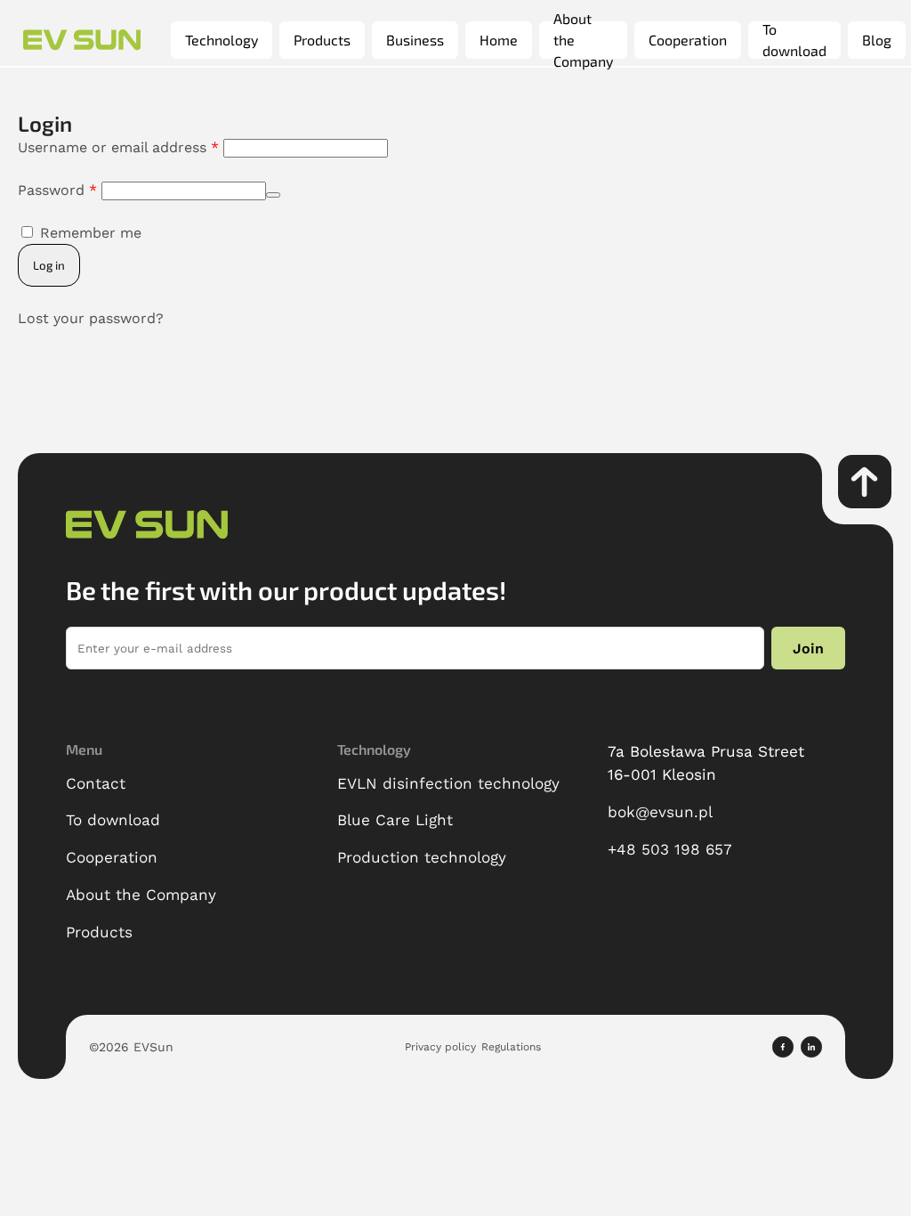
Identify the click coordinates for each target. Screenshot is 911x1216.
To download (794, 40)
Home (499, 39)
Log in (49, 265)
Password (57, 190)
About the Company (583, 40)
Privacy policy (440, 1047)
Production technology (421, 857)
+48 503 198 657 (670, 849)
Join (808, 648)
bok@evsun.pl (660, 812)
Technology (221, 39)
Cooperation (688, 39)
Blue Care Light (395, 820)
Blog (876, 39)
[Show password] (273, 195)
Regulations (511, 1047)
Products (322, 39)
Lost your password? (91, 318)
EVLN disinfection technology (448, 783)
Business (415, 39)
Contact (95, 783)
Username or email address (118, 147)
